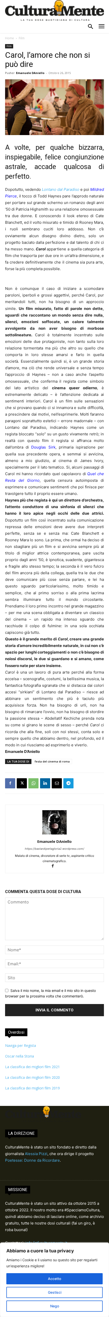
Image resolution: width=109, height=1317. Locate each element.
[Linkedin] (45, 783)
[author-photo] (54, 834)
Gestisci (54, 1292)
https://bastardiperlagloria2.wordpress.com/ (54, 848)
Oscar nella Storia (19, 1056)
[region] (54, 1279)
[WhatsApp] (33, 783)
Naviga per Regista (20, 1045)
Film (22, 38)
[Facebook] (10, 783)
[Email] (57, 783)
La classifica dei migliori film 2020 (32, 1077)
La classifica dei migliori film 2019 (32, 1088)
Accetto (54, 1278)
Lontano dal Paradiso (60, 189)
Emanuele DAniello (30, 73)
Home (9, 38)
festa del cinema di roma (52, 761)
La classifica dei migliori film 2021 (32, 1066)
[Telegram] (68, 783)
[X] (22, 783)
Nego (54, 1306)
